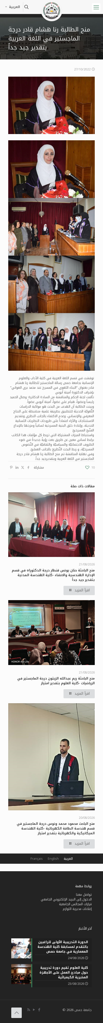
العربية (14, 7)
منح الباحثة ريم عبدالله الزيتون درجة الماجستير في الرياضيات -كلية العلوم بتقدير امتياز (56, 680)
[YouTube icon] (34, 1009)
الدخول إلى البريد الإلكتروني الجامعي (66, 899)
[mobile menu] (96, 7)
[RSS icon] (28, 1009)
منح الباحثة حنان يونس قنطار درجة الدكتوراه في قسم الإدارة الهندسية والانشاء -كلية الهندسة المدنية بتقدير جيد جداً (53, 575)
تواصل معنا (84, 894)
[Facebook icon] (39, 1009)
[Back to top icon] (16, 1013)
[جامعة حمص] (51, 6)
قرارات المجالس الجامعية (75, 904)
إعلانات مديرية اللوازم (77, 909)
